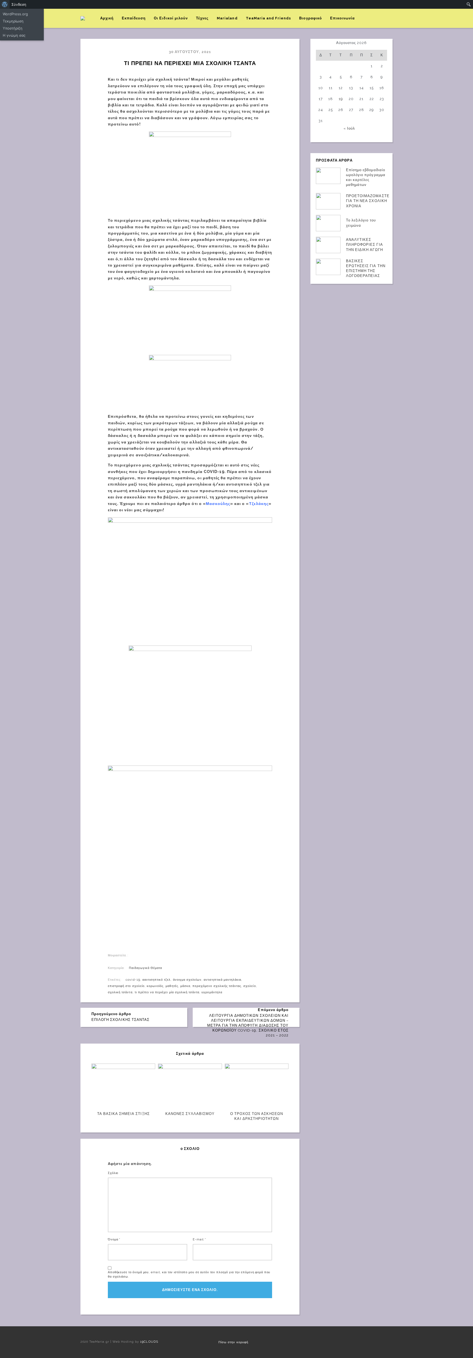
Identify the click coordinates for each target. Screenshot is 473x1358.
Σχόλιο (113, 1173)
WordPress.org (15, 14)
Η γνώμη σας (14, 35)
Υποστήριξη (12, 28)
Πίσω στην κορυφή (233, 1342)
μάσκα (185, 986)
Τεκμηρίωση (13, 21)
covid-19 (133, 980)
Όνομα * (114, 1239)
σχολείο (249, 986)
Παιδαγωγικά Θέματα (145, 968)
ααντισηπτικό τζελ (156, 980)
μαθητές (172, 986)
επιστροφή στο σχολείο (126, 986)
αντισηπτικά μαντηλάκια (222, 980)
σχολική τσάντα (120, 992)
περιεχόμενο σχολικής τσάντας (216, 986)
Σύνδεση (18, 4)
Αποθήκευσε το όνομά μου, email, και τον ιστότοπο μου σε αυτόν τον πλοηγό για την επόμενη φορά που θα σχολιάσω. (189, 1274)
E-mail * (199, 1239)
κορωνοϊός (155, 986)
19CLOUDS (149, 1342)
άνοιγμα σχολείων (187, 980)
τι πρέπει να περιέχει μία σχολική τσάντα (167, 992)
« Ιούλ (349, 128)
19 (341, 99)
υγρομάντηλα (211, 992)
